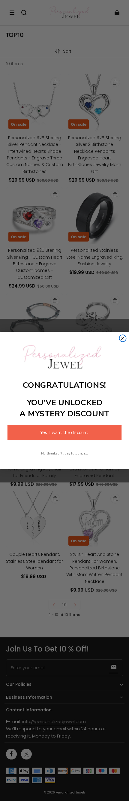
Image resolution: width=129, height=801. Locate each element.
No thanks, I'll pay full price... (64, 453)
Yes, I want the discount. (64, 433)
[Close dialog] (122, 338)
